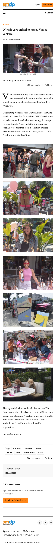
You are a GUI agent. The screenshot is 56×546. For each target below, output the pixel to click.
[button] (6, 531)
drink (9, 453)
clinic (39, 448)
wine (40, 453)
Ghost (30, 542)
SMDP (11, 542)
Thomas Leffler (12, 39)
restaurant (29, 453)
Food (18, 453)
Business (7, 24)
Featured (28, 448)
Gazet (38, 542)
